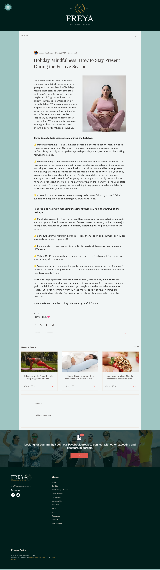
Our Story (55, 486)
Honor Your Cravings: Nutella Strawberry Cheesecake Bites (119, 377)
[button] (135, 36)
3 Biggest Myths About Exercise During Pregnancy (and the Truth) (39, 377)
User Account (57, 524)
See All (136, 347)
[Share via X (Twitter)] (41, 325)
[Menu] (8, 7)
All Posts (24, 36)
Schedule (55, 505)
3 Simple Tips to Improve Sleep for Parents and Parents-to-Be (79, 377)
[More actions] (124, 52)
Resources (56, 516)
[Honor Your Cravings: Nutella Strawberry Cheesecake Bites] (120, 362)
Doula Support (57, 494)
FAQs (54, 509)
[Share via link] (53, 325)
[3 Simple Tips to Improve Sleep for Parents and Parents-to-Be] (80, 362)
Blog (53, 512)
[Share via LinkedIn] (47, 325)
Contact (55, 520)
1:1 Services (56, 497)
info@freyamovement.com (21, 486)
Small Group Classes (60, 490)
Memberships (57, 501)
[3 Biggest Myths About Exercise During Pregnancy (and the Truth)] (39, 362)
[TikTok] (18, 495)
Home (54, 482)
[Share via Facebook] (35, 325)
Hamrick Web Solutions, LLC (39, 557)
